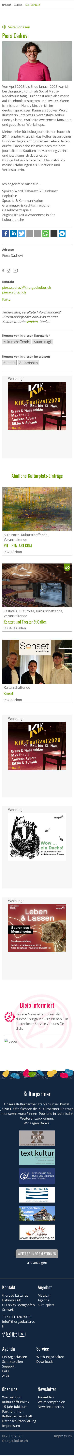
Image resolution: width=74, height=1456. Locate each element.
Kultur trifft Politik (15, 1402)
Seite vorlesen (19, 27)
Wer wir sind (11, 1397)
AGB (5, 1375)
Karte (6, 299)
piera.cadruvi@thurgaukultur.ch (26, 287)
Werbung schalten (50, 1356)
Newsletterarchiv (51, 1406)
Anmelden (46, 1397)
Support (8, 1366)
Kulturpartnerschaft (17, 1416)
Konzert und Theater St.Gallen (25, 622)
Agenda (18, 4)
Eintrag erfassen (14, 1356)
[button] (5, 233)
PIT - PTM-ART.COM (18, 545)
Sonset (8, 693)
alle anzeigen (37, 1262)
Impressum (11, 1425)
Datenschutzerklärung (19, 1421)
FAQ (5, 1371)
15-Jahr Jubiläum (14, 1406)
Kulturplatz (32, 4)
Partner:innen (12, 1411)
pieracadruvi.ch (14, 292)
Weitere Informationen (37, 1253)
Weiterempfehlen (51, 1402)
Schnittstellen (12, 1361)
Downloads (44, 1361)
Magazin (6, 4)
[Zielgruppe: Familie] (67, 567)
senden (31, 321)
